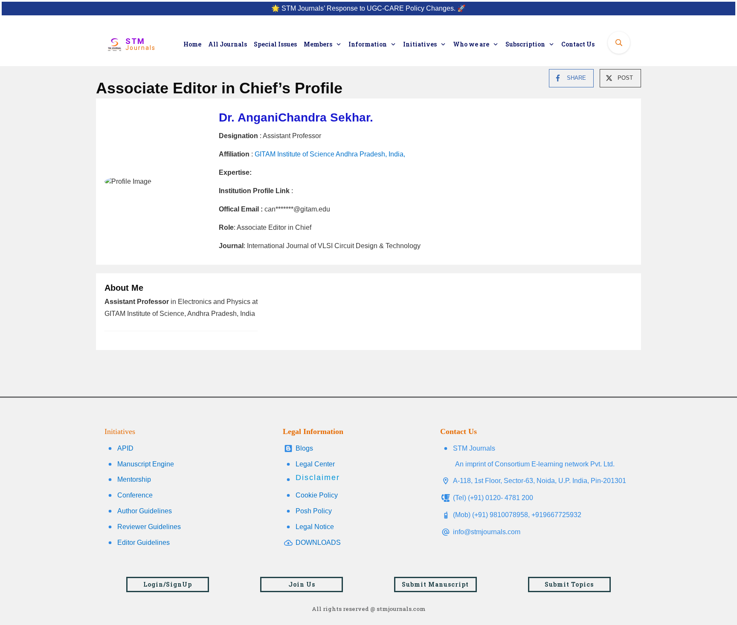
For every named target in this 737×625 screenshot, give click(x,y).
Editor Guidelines (143, 542)
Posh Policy (314, 511)
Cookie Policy (317, 495)
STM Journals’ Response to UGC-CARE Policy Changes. (368, 8)
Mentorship (134, 479)
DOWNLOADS (318, 542)
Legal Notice (315, 526)
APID (125, 448)
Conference (135, 495)
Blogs (304, 448)
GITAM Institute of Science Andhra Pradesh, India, (330, 154)
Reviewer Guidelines (149, 526)
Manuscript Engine (145, 464)
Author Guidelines (144, 511)
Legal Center (315, 464)
